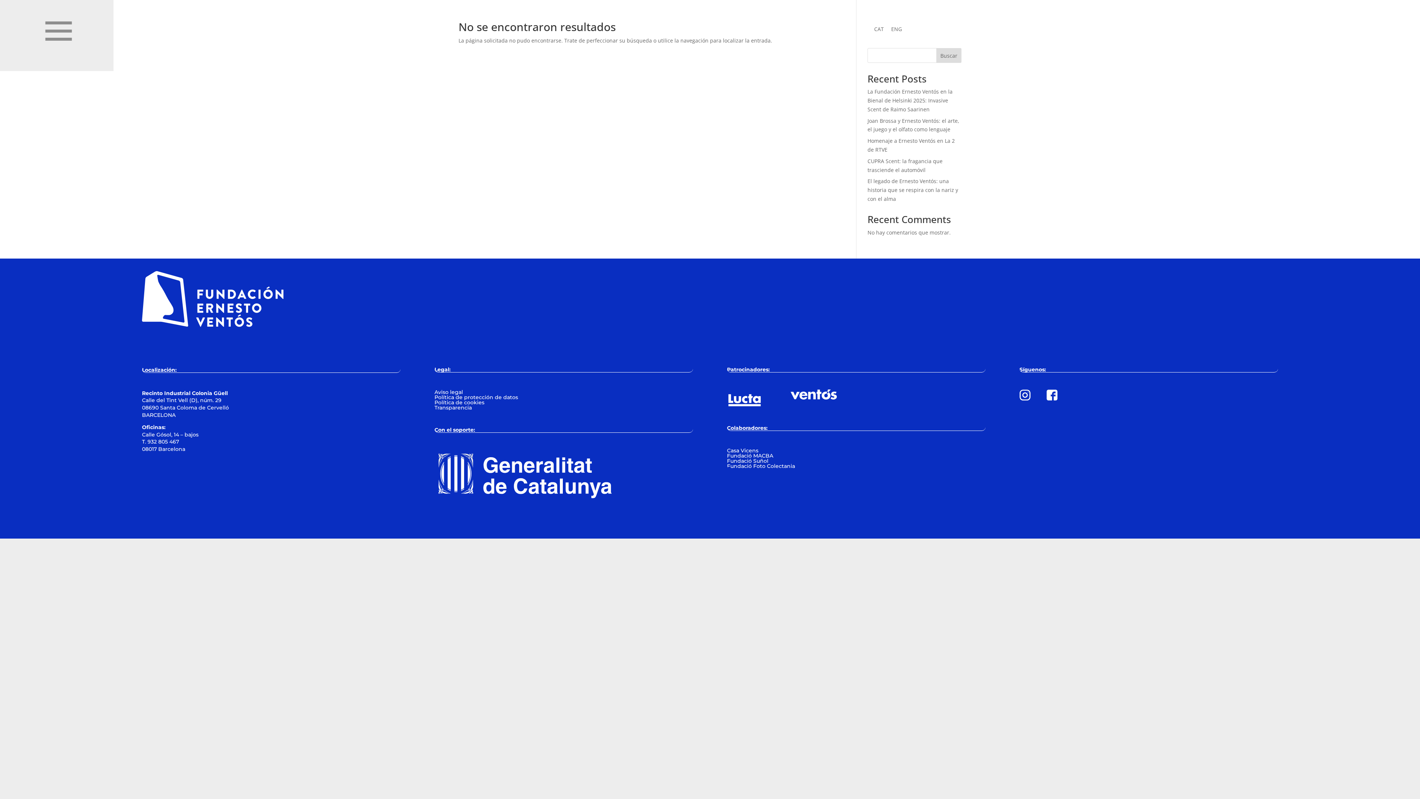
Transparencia (453, 407)
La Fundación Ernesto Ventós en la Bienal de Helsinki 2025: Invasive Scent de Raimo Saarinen (910, 100)
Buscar (948, 55)
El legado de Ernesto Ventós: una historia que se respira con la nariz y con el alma (913, 190)
